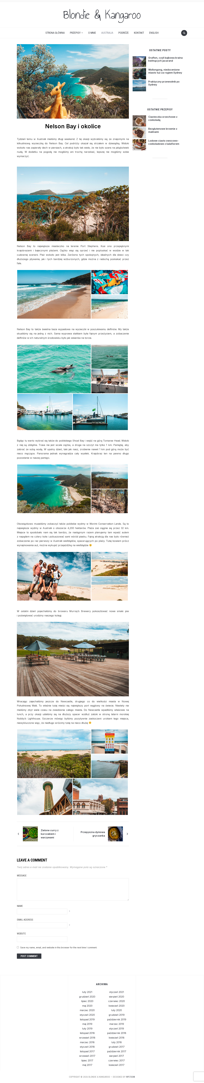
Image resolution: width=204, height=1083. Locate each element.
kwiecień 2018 (116, 1037)
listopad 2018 (87, 1033)
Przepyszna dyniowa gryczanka (93, 834)
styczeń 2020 (87, 1014)
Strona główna (55, 32)
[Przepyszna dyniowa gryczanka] (115, 833)
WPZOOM (130, 1077)
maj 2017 (87, 1064)
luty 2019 (87, 1028)
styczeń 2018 (87, 1046)
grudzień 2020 (87, 996)
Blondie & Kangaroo (102, 15)
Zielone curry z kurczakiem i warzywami (50, 834)
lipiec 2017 (87, 1060)
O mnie (92, 32)
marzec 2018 (87, 1042)
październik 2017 (116, 1051)
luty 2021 (87, 992)
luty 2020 (116, 1010)
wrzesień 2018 (87, 1037)
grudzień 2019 (117, 1014)
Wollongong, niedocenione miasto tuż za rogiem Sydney (165, 71)
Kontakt (139, 32)
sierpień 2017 (116, 1055)
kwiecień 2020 (117, 1005)
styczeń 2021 (116, 992)
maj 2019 (87, 1023)
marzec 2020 (87, 1010)
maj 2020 (87, 1005)
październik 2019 (116, 1019)
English (154, 32)
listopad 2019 (87, 1019)
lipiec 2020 (87, 1001)
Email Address (25, 919)
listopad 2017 (87, 1051)
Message (21, 875)
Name (20, 906)
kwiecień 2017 (116, 1064)
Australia (107, 32)
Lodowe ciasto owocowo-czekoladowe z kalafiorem (163, 142)
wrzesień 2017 (87, 1055)
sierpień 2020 (116, 996)
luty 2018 (116, 1042)
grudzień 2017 (117, 1046)
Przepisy (75, 32)
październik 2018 (116, 1033)
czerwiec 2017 (116, 1060)
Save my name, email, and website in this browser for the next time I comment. (58, 947)
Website (21, 933)
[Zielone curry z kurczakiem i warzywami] (30, 833)
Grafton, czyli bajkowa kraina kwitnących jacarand (165, 59)
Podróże (123, 32)
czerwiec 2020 (116, 1001)
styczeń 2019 (116, 1028)
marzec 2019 (116, 1023)
